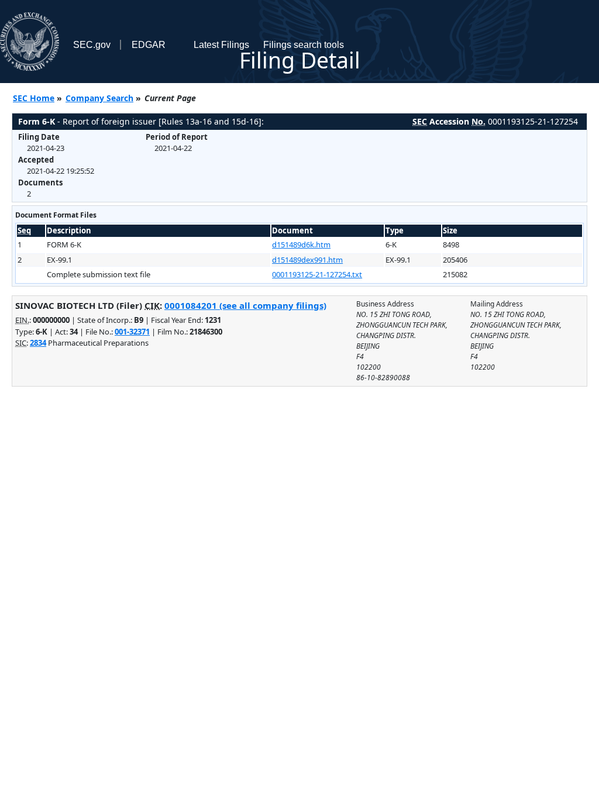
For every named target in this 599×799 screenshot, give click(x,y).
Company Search (99, 98)
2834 (38, 342)
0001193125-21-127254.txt (317, 274)
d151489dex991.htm (307, 259)
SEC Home (33, 98)
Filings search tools (303, 45)
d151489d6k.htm (301, 244)
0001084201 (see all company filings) (245, 305)
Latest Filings (221, 45)
